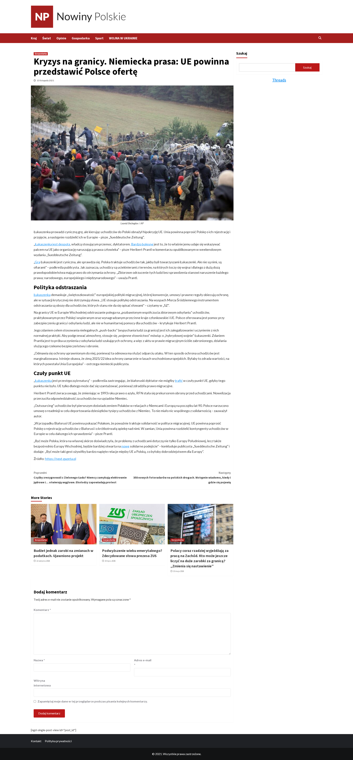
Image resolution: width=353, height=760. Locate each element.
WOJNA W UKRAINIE (123, 38)
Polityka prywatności (58, 741)
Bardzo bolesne (142, 244)
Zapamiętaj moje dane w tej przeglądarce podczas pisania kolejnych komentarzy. (93, 701)
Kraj (34, 38)
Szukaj (241, 53)
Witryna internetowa (42, 683)
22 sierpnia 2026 (43, 561)
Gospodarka (81, 38)
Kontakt (36, 741)
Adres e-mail (142, 662)
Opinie (61, 38)
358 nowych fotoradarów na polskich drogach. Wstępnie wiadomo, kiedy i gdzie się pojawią (182, 477)
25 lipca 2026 (110, 561)
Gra (37, 262)
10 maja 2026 (178, 571)
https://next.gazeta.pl (60, 459)
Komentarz (42, 609)
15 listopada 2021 (45, 80)
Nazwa (39, 660)
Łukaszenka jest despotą (52, 244)
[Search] (320, 37)
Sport (99, 38)
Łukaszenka (42, 295)
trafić (179, 381)
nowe (125, 446)
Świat (46, 38)
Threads (279, 80)
